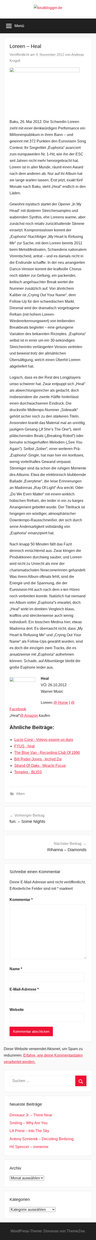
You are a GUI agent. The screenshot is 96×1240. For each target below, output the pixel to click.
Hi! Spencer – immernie (29, 1147)
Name (16, 969)
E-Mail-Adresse (24, 989)
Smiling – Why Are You (29, 1123)
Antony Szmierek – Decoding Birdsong (42, 1139)
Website (17, 1010)
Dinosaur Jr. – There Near (31, 1115)
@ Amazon (29, 716)
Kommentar (21, 900)
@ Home (60, 703)
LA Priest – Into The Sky (29, 1131)
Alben (20, 794)
